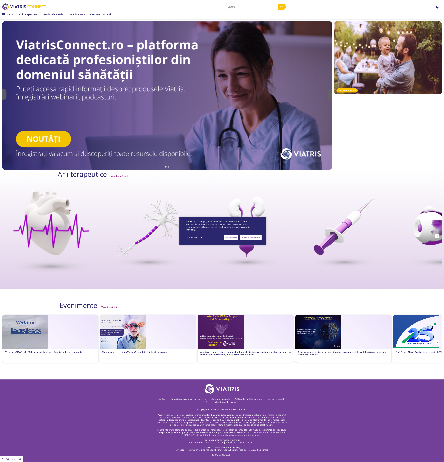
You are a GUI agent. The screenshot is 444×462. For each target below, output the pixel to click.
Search (282, 7)
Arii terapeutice (28, 14)
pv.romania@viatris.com (245, 442)
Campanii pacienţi (100, 14)
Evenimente (76, 14)
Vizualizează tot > (119, 176)
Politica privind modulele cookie (222, 402)
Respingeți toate (231, 237)
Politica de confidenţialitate (248, 399)
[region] (222, 231)
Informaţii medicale (220, 399)
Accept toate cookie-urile (251, 237)
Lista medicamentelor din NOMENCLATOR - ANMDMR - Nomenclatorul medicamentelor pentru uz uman (234, 433)
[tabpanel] (167, 95)
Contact (162, 399)
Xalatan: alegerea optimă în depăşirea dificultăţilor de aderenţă (134, 352)
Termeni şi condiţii (276, 399)
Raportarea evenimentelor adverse (188, 399)
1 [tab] (166, 167)
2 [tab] (168, 167)
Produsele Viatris (53, 14)
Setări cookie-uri (11, 459)
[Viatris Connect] (72, 6)
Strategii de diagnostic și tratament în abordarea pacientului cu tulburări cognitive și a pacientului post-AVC (342, 353)
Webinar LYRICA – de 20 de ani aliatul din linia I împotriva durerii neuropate (43, 352)
